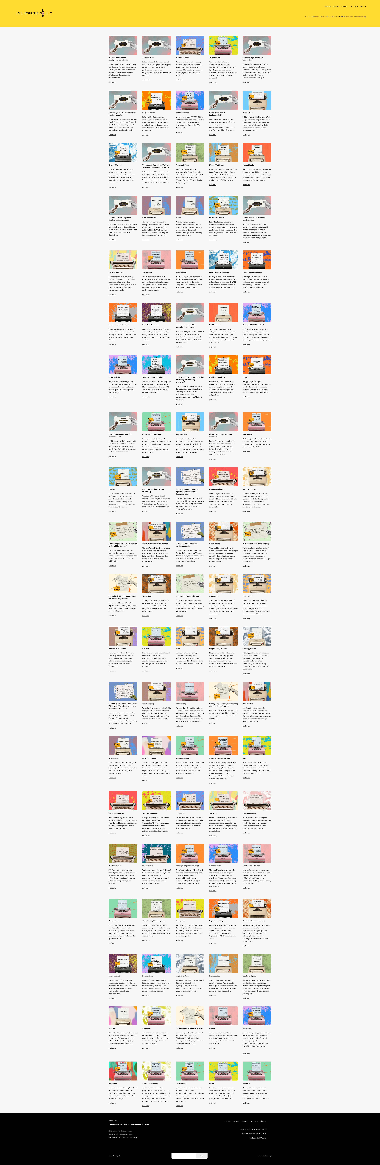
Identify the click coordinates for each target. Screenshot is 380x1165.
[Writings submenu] (357, 6)
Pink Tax (112, 1028)
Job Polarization (115, 866)
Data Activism (147, 976)
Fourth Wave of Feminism (219, 272)
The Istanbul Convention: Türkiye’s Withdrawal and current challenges (156, 166)
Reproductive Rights (217, 921)
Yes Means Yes (214, 57)
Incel (244, 758)
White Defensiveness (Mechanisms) (155, 543)
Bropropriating (115, 377)
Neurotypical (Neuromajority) (187, 866)
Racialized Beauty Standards (254, 921)
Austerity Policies (182, 57)
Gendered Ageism (249, 976)
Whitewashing (214, 543)
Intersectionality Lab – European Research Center (129, 1124)
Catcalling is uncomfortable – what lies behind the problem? (122, 597)
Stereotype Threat (249, 489)
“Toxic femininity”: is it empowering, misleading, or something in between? (190, 379)
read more (112, 82)
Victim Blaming (249, 165)
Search (202, 1156)
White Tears (247, 596)
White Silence (248, 112)
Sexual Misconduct (183, 758)
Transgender (147, 272)
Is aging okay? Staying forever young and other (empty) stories (223, 704)
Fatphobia (113, 1083)
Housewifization (148, 866)
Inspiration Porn (182, 976)
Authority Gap (148, 57)
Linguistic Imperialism (218, 648)
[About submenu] (365, 6)
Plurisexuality (181, 703)
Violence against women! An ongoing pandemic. (186, 544)
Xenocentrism (214, 976)
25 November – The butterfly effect (189, 1028)
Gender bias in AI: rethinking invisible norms (254, 218)
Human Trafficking (216, 165)
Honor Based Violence (117, 648)
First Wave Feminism (150, 325)
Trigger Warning (115, 165)
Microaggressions (249, 648)
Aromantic (146, 1028)
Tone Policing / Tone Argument (154, 921)
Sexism (178, 217)
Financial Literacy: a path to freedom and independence (120, 218)
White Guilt (146, 596)
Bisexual (145, 648)
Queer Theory (181, 1083)
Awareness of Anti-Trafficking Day (256, 543)
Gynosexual (247, 1028)
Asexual (212, 1028)
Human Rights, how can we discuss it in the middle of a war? (123, 544)
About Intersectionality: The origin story (153, 490)
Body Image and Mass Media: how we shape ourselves (122, 113)
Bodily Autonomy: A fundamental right (217, 113)
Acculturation (248, 703)
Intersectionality (115, 976)
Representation (181, 434)
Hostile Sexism (214, 325)
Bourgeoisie (180, 921)
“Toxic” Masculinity (150, 1083)
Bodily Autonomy (183, 112)
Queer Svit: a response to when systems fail (221, 435)
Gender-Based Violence (251, 866)
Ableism (112, 489)
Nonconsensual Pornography (220, 758)
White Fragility (148, 703)
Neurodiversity (215, 866)
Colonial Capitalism (216, 489)
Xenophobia (213, 596)
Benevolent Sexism (149, 217)
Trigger (245, 377)
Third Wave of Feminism (252, 272)
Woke (178, 648)
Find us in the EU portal (258, 1138)
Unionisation (180, 813)
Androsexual (114, 921)
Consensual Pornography (152, 434)
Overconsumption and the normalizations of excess (186, 326)
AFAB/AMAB (181, 272)
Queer (211, 1083)
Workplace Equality (150, 813)
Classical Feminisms (217, 377)
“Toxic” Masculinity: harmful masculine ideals (120, 435)
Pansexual (246, 1083)
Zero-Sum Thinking (116, 813)
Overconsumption (249, 813)
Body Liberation (148, 112)
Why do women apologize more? (188, 596)
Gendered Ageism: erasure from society (253, 58)
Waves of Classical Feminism (153, 377)
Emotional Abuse (182, 165)
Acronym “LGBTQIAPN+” (253, 325)
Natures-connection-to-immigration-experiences (118, 58)
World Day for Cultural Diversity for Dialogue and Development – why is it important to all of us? (123, 706)
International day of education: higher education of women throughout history (188, 491)
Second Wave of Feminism (119, 325)
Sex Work (213, 813)
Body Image (247, 434)
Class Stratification (116, 272)
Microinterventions (149, 758)
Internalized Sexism (216, 217)
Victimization (114, 758)
